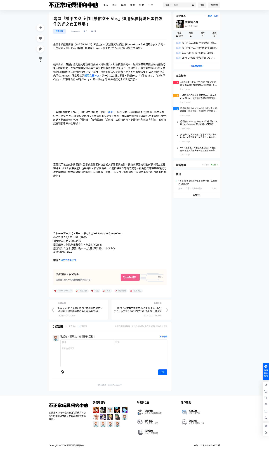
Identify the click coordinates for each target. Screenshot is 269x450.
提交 (163, 372)
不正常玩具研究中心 (75, 445)
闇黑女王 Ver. (91, 75)
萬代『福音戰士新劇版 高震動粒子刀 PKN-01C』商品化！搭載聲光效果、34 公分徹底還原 (138, 311)
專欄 (123, 5)
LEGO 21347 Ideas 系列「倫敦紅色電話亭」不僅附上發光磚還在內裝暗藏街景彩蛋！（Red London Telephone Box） (81, 311)
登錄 (202, 5)
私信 (216, 16)
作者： (194, 188)
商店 (105, 5)
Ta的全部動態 (197, 66)
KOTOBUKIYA (68, 260)
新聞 (132, 5)
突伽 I (111, 112)
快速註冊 (214, 5)
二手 (150, 5)
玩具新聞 (59, 31)
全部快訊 (197, 195)
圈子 (114, 5)
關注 (210, 16)
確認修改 (163, 336)
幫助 (141, 5)
